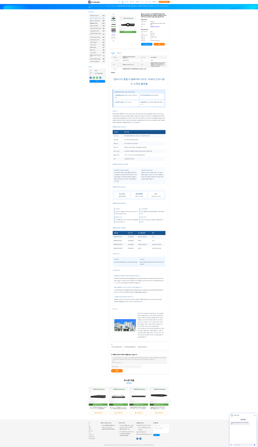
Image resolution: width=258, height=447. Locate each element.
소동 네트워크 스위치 (97, 39)
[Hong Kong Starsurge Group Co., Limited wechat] (97, 78)
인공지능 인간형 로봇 (97, 61)
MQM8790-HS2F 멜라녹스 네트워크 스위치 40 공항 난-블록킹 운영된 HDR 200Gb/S (118, 409)
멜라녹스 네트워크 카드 (97, 20)
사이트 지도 (91, 434)
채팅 (97, 81)
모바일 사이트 (92, 436)
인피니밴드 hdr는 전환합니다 (130, 346)
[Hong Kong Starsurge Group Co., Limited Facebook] (137, 439)
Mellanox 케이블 (97, 23)
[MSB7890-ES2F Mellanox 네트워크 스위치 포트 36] (159, 396)
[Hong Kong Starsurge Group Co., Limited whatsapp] (94, 78)
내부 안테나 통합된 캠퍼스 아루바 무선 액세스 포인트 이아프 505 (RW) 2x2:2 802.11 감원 (127, 427)
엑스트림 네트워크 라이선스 (97, 34)
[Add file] (231, 444)
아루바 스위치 (97, 44)
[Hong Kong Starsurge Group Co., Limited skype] (100, 78)
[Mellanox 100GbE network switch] (128, 24)
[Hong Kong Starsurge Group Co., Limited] (94, 2)
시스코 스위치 (97, 52)
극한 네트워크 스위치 (97, 31)
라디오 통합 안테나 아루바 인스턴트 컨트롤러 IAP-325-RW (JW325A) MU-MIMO (127, 433)
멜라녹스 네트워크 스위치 (97, 18)
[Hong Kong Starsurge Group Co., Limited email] (91, 78)
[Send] (255, 444)
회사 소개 (91, 431)
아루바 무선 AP (97, 42)
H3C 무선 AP (97, 47)
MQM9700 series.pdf (154, 26)
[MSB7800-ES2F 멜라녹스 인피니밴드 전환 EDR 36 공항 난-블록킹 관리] (98, 396)
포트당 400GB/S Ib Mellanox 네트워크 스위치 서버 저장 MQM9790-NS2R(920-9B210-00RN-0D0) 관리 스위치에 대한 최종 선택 (108, 427)
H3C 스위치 (97, 50)
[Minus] (254, 415)
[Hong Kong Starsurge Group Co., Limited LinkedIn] (140, 439)
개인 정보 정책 (92, 438)
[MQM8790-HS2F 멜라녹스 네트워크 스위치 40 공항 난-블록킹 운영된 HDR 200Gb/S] (118, 396)
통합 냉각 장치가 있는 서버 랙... (97, 56)
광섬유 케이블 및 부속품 (97, 58)
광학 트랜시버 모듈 (97, 15)
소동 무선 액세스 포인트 (97, 37)
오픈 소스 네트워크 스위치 (117, 346)
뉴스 (90, 432)
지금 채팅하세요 (164, 1)
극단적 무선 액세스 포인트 (97, 28)
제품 (90, 427)
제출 (117, 371)
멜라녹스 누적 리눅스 (142, 346)
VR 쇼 (90, 429)
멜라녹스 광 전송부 (97, 25)
